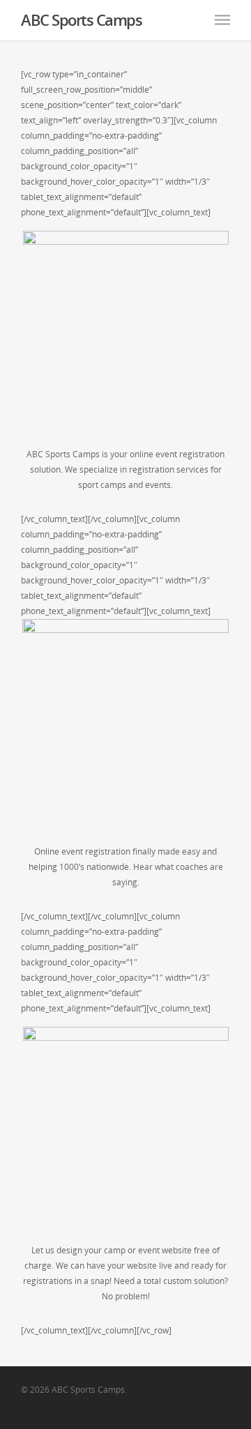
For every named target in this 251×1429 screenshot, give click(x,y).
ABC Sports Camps (81, 19)
